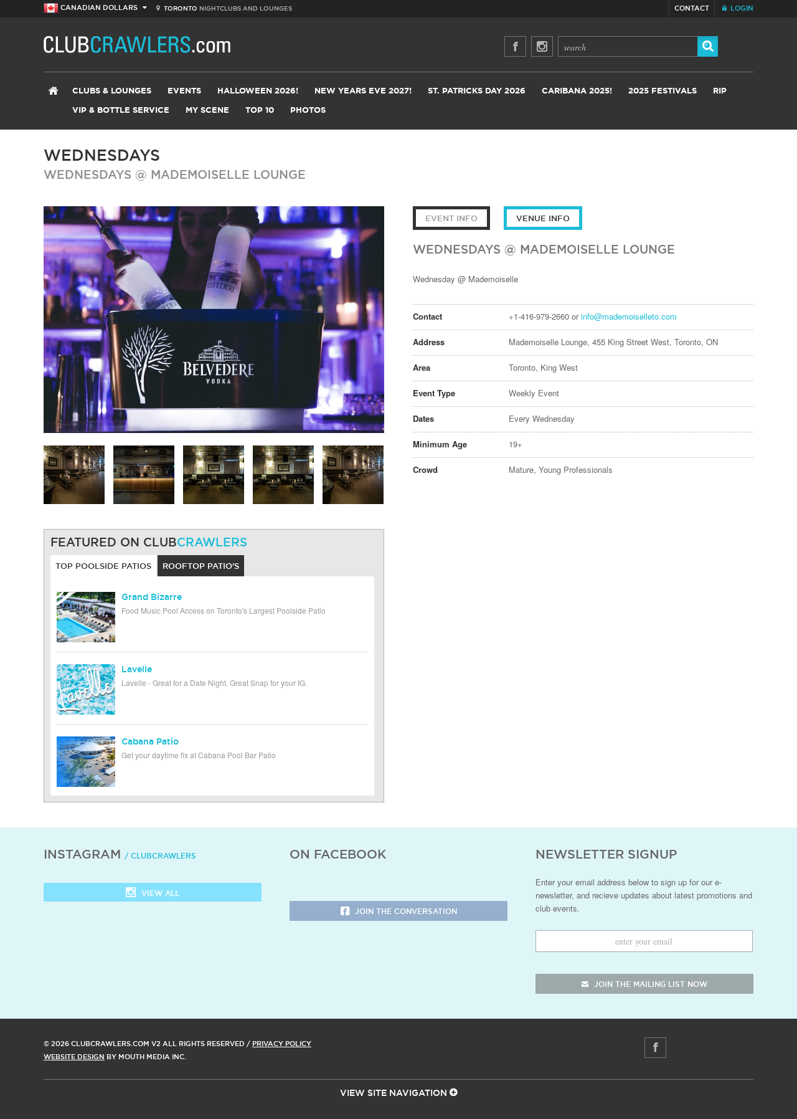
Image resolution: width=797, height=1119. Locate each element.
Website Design (74, 1056)
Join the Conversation (404, 911)
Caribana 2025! (577, 91)
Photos (308, 111)
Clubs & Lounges (111, 91)
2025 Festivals (662, 91)
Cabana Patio (150, 741)
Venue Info (543, 218)
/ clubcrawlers (160, 856)
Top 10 (259, 111)
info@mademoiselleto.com (629, 316)
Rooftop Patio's (201, 565)
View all (159, 893)
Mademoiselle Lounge (228, 174)
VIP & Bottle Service (120, 111)
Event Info (451, 218)
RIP (720, 91)
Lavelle (136, 669)
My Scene (207, 111)
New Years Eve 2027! (363, 91)
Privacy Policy (281, 1043)
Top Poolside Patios (103, 565)
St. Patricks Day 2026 (477, 91)
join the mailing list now (649, 984)
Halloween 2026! (257, 91)
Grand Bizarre (151, 597)
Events (184, 91)
